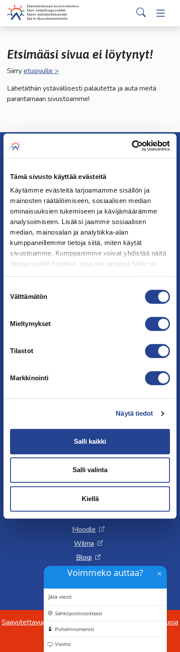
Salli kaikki (90, 441)
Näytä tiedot (134, 413)
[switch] (157, 324)
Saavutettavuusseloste (37, 622)
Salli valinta (90, 469)
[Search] (141, 13)
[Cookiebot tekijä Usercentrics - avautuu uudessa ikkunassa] (131, 145)
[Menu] (161, 13)
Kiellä (90, 498)
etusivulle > (41, 71)
